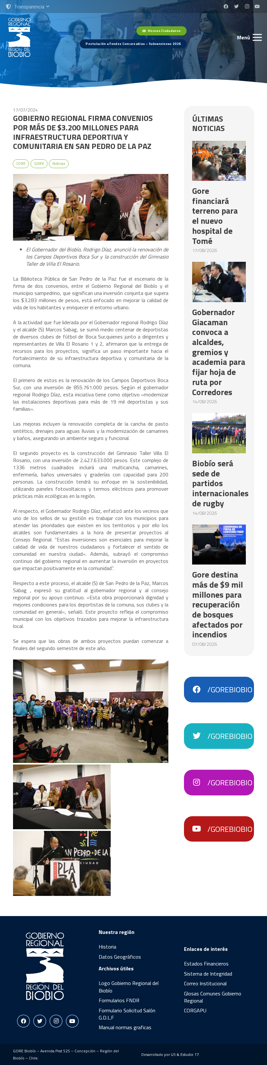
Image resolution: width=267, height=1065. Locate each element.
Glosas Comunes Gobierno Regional (212, 997)
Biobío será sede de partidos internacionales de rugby (220, 483)
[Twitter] (236, 6)
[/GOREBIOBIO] (199, 690)
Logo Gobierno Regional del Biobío (129, 986)
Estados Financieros (206, 963)
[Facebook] (226, 6)
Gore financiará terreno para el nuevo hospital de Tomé (215, 215)
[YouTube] (257, 6)
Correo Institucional (205, 983)
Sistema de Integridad (208, 974)
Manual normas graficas (125, 1027)
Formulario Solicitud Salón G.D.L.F (127, 1013)
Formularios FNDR (119, 1000)
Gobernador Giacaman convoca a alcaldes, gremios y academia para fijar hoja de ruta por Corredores (218, 352)
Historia (107, 947)
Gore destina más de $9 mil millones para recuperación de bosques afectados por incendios (217, 604)
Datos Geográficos (120, 957)
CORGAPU (195, 1010)
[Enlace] (19, 37)
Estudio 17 (189, 1054)
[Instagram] (246, 6)
